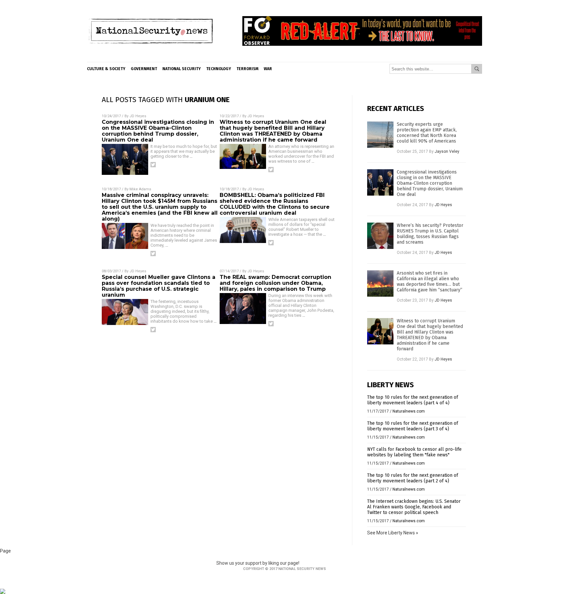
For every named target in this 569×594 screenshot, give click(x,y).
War (268, 69)
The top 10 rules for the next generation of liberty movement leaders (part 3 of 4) (412, 426)
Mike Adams (140, 189)
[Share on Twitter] (153, 164)
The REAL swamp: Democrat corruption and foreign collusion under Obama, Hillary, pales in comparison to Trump (275, 283)
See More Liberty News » (392, 532)
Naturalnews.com (409, 411)
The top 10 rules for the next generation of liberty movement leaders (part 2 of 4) (412, 478)
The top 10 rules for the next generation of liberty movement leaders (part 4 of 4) (412, 400)
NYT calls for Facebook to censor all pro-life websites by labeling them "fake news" (414, 452)
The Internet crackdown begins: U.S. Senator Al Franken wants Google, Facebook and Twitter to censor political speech (414, 507)
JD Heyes (137, 116)
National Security (181, 69)
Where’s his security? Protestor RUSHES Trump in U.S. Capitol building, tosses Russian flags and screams (430, 234)
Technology (218, 69)
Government (144, 69)
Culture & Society (106, 69)
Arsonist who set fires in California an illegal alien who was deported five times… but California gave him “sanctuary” (429, 281)
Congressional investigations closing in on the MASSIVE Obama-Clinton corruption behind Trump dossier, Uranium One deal (158, 131)
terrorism (247, 69)
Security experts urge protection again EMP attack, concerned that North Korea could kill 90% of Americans (427, 133)
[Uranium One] (150, 57)
